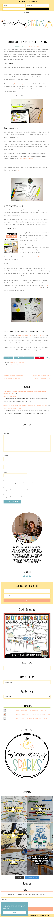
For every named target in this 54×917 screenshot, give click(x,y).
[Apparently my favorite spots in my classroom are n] (40, 862)
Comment (7, 433)
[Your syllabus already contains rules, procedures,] (40, 809)
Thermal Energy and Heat (21, 84)
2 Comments (36, 46)
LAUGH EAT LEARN (45, 915)
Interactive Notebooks (20, 362)
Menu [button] (28, 12)
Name (6, 456)
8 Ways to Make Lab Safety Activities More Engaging (31, 710)
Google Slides (12, 362)
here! (17, 170)
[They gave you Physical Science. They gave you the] (14, 809)
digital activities (13, 364)
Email (5, 464)
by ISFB (48, 646)
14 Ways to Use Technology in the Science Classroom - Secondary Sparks (25, 406)
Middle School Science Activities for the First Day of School (33, 714)
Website (6, 472)
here (36, 96)
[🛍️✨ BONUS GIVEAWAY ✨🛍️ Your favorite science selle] (40, 836)
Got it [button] (14, 912)
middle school (29, 364)
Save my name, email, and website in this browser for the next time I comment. (26, 483)
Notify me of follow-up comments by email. (16, 490)
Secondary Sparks (27, 23)
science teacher (42, 364)
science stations (35, 364)
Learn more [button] (6, 908)
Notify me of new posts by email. (13, 497)
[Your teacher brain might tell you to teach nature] (14, 862)
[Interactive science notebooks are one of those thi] (14, 836)
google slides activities (21, 364)
